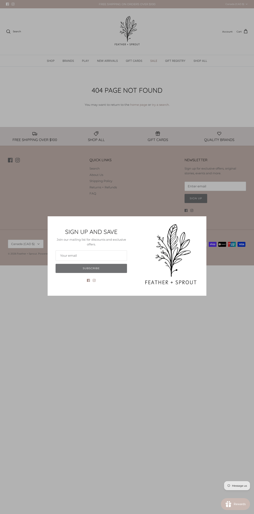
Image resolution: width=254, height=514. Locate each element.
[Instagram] (94, 280)
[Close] (201, 221)
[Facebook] (88, 280)
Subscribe (91, 268)
